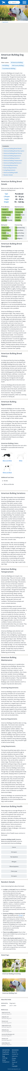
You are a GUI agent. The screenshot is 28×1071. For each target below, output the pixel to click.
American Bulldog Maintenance (12, 163)
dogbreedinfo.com (6, 1025)
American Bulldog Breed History (13, 153)
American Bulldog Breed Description (14, 151)
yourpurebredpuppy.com (8, 1034)
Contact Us (15, 1054)
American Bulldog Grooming (11, 974)
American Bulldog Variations (12, 158)
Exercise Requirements (10, 168)
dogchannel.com (6, 1012)
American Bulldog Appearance (12, 156)
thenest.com (5, 1021)
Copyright (14, 1066)
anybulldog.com (6, 1043)
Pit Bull (21, 915)
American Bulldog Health (11, 172)
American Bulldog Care (9, 993)
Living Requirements (9, 170)
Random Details (8, 175)
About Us (14, 1052)
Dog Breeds (5, 22)
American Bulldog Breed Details (13, 148)
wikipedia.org (5, 1030)
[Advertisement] (14, 38)
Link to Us (14, 1056)
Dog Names (5, 1054)
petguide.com (5, 1017)
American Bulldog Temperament (13, 160)
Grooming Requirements (11, 165)
